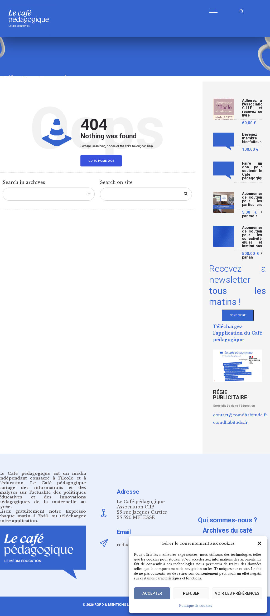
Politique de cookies (195, 606)
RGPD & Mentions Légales (117, 605)
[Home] (30, 35)
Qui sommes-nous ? (227, 520)
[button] (259, 543)
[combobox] (49, 194)
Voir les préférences (237, 593)
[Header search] (241, 10)
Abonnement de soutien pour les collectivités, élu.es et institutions (252, 237)
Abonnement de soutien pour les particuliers (252, 199)
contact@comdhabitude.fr (240, 414)
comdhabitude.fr (230, 422)
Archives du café (228, 530)
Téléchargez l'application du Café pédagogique (237, 333)
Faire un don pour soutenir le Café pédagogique (252, 170)
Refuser (191, 593)
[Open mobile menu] (214, 11)
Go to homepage (101, 161)
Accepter (152, 593)
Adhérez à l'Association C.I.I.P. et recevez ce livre (252, 108)
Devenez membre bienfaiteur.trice (252, 138)
